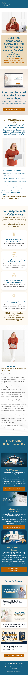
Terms (6, 666)
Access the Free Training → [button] (14, 109)
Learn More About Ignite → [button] (14, 489)
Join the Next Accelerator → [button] (14, 527)
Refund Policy (19, 666)
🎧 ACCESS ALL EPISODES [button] (14, 655)
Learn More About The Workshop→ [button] (14, 569)
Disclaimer (14, 668)
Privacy (12, 666)
